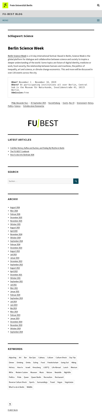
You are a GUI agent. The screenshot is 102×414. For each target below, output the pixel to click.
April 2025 (14, 231)
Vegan (59, 382)
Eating (35, 362)
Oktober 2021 (15, 278)
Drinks (28, 362)
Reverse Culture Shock (18, 382)
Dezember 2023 (16, 248)
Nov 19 (71, 103)
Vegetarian (69, 382)
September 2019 (16, 298)
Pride (19, 377)
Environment (82, 103)
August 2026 (15, 207)
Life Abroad (56, 367)
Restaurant (59, 377)
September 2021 (16, 281)
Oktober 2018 (15, 328)
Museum (33, 372)
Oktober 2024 (15, 238)
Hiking (73, 362)
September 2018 (16, 332)
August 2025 (15, 227)
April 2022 (14, 271)
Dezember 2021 (16, 275)
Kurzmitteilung (54, 103)
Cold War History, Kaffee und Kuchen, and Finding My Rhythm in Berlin (37, 148)
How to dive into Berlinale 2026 (22, 155)
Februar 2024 (15, 244)
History (90, 103)
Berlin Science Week (26, 48)
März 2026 (14, 211)
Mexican (74, 367)
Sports (31, 382)
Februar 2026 (15, 214)
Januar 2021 (14, 291)
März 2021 (14, 288)
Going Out (65, 362)
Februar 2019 (15, 315)
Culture (50, 357)
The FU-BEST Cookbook (19, 151)
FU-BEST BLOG (12, 14)
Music (41, 372)
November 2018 (16, 325)
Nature (49, 372)
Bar (25, 357)
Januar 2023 (14, 258)
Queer (26, 377)
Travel (52, 382)
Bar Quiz (32, 357)
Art (20, 357)
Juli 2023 (13, 254)
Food (43, 362)
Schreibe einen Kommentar (33, 106)
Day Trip (72, 357)
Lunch (65, 367)
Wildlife (29, 387)
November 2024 (16, 234)
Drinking (20, 362)
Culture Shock (61, 357)
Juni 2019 (13, 305)
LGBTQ (46, 367)
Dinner (11, 362)
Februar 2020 (15, 295)
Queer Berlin (36, 377)
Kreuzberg (37, 367)
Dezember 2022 (16, 261)
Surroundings (42, 382)
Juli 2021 (13, 285)
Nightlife (67, 372)
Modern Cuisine (22, 372)
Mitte (11, 372)
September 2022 (16, 264)
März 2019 (14, 311)
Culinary (41, 357)
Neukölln (58, 372)
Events (65, 103)
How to (20, 367)
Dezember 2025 (16, 217)
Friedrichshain (52, 362)
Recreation (48, 377)
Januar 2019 (14, 318)
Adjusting (12, 357)
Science (17, 106)
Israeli (28, 367)
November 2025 (16, 221)
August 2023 (15, 251)
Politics (11, 106)
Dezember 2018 (16, 322)
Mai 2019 (13, 308)
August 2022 (15, 268)
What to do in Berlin (16, 387)
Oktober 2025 (15, 224)
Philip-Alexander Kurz (19, 103)
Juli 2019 (13, 301)
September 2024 (16, 241)
